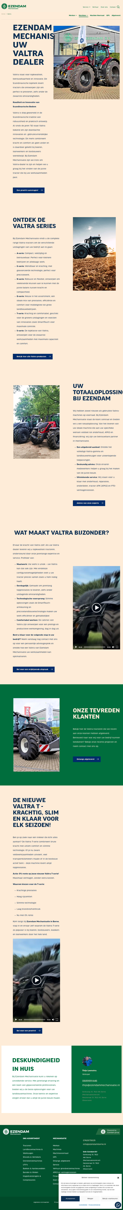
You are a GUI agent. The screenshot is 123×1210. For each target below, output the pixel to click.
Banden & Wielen (30, 1172)
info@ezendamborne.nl (91, 1144)
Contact (113, 7)
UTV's (25, 1165)
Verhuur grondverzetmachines (66, 1169)
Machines (83, 15)
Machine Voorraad (97, 15)
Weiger (90, 1199)
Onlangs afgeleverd (86, 759)
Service (86, 7)
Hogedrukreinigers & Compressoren (32, 1178)
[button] (118, 1178)
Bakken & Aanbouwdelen (34, 1169)
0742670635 (89, 1141)
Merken (72, 15)
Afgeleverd (116, 15)
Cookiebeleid (83, 1205)
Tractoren (27, 1146)
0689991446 (89, 1081)
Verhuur (95, 7)
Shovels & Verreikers (32, 1157)
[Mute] (113, 647)
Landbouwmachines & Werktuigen (33, 1151)
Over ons (104, 7)
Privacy (56, 1202)
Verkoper (86, 1074)
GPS (108, 15)
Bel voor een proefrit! (26, 1031)
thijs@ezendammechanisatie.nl (96, 1085)
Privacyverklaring (94, 1205)
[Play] (76, 647)
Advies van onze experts (88, 503)
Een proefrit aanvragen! (28, 190)
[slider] (94, 647)
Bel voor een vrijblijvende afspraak (33, 670)
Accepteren (70, 1199)
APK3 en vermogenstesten (64, 1172)
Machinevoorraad (60, 1153)
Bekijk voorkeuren (110, 1199)
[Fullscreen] (117, 647)
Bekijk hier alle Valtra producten (32, 357)
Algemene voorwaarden (41, 1202)
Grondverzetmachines (32, 1161)
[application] (96, 607)
